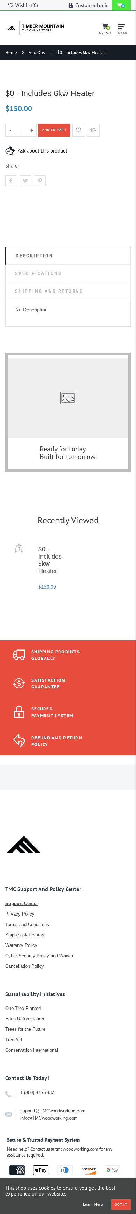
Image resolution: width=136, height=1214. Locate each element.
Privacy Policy (20, 914)
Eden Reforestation (24, 1018)
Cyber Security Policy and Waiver (39, 955)
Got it (121, 1204)
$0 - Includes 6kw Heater (81, 52)
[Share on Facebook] (10, 180)
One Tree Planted (23, 1008)
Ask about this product (42, 150)
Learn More (93, 1204)
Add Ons (37, 52)
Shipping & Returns (24, 934)
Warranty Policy (21, 945)
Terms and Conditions (27, 924)
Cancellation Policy (24, 966)
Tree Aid (13, 1039)
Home (11, 52)
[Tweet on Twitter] (25, 180)
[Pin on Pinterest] (40, 180)
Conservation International (31, 1050)
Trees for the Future (25, 1029)
